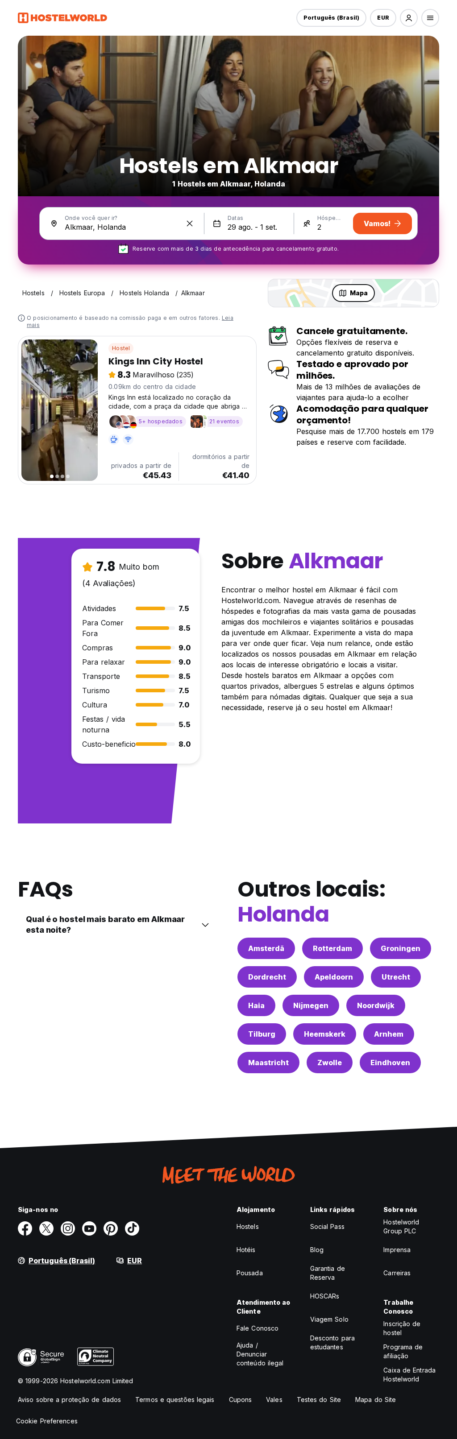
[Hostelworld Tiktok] (132, 1228)
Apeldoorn (334, 976)
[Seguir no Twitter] (46, 1228)
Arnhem (388, 1034)
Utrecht (396, 976)
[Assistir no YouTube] (89, 1228)
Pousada (250, 1273)
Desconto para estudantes (332, 1342)
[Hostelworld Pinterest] (111, 1228)
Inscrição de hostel (401, 1328)
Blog (317, 1249)
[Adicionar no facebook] (25, 1228)
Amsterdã (266, 948)
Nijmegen (310, 1005)
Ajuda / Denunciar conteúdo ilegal (260, 1354)
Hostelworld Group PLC (401, 1226)
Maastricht (268, 1062)
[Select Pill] (409, 18)
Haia (256, 1005)
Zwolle (329, 1062)
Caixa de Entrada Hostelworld (409, 1374)
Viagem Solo (329, 1319)
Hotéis (246, 1249)
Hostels (248, 1226)
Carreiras (397, 1273)
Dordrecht (267, 976)
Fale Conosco (257, 1328)
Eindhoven (390, 1062)
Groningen (400, 948)
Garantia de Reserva (327, 1273)
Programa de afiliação (403, 1351)
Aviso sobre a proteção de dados (69, 1399)
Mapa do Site (375, 1399)
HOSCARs (325, 1296)
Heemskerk (324, 1034)
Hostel (121, 348)
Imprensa (397, 1249)
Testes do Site (319, 1399)
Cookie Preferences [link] (47, 1421)
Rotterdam (332, 948)
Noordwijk (376, 1005)
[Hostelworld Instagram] (68, 1228)
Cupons (240, 1399)
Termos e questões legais (174, 1399)
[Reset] (189, 223)
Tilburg (261, 1034)
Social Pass (327, 1226)
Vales (274, 1399)
